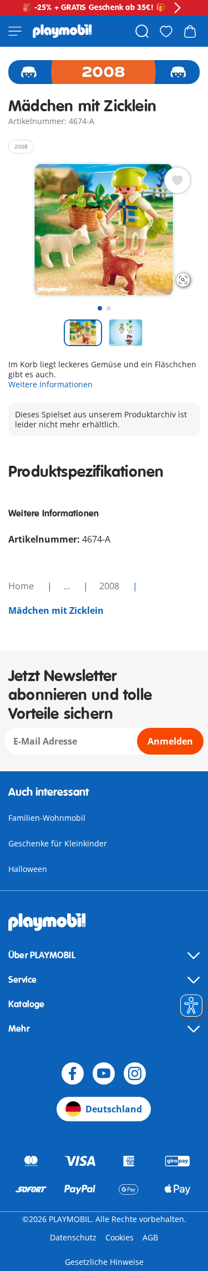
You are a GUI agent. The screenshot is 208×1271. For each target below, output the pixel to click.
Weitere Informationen (50, 384)
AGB (150, 1237)
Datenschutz (73, 1237)
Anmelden (170, 741)
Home (22, 586)
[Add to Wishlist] (177, 180)
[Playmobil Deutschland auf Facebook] (73, 1073)
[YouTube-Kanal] (104, 1073)
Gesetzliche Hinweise (104, 1262)
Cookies (119, 1237)
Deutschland (113, 1109)
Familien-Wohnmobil (46, 817)
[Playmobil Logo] (62, 31)
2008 (110, 586)
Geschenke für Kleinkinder (57, 843)
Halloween (27, 869)
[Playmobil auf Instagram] (135, 1073)
